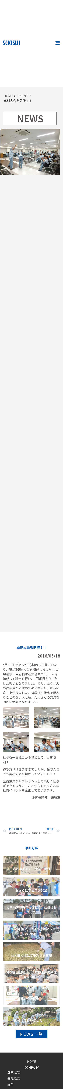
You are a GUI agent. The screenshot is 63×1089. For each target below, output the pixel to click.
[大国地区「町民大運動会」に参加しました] (31, 908)
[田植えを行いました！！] (31, 1016)
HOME (8, 96)
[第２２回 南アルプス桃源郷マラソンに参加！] (31, 930)
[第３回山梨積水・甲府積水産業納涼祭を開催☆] (31, 973)
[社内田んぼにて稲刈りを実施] (31, 951)
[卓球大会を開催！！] (31, 995)
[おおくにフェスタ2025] (31, 886)
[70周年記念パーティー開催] (31, 865)
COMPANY (31, 1067)
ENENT (23, 96)
